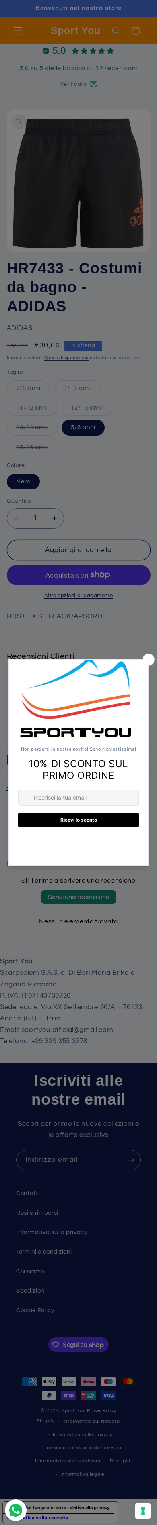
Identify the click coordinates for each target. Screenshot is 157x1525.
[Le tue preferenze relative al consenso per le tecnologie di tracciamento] (143, 1511)
